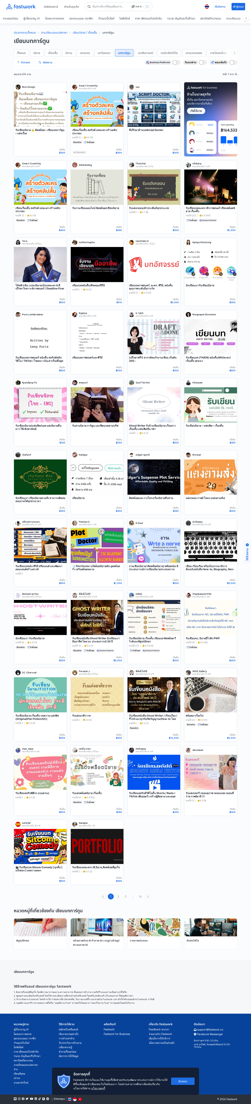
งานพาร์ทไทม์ (21, 1082)
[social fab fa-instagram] (19, 1099)
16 (140, 896)
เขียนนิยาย (78, 497)
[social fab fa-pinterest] (47, 1099)
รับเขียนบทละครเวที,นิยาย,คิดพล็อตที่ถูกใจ (96, 867)
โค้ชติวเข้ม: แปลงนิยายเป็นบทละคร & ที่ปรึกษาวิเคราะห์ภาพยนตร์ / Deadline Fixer (39, 287)
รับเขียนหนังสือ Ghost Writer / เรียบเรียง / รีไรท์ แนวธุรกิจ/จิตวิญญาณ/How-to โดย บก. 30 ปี (153, 719)
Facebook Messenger (210, 1034)
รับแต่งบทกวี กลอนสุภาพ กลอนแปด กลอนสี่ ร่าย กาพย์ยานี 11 (210, 794)
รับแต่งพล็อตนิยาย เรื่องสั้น (87, 793)
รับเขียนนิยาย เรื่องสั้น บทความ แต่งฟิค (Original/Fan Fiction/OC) (37, 717)
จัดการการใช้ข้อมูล (68, 1056)
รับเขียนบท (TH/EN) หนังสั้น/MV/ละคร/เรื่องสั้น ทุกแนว (208, 359)
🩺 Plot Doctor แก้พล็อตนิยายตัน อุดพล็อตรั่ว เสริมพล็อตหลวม (96, 567)
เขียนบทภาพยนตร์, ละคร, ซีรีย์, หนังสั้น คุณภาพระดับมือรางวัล (151, 287)
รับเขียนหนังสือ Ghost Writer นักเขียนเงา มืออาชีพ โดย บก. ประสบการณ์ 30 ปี (96, 640)
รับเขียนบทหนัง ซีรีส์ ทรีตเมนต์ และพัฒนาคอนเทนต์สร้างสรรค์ (38, 567)
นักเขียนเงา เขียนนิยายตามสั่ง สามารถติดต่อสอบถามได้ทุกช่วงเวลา (40, 499)
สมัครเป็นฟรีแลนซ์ (68, 1029)
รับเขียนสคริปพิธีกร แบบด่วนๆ (32, 793)
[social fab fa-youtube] (31, 1099)
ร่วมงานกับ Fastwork (160, 1034)
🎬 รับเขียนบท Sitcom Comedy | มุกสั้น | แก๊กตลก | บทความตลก (38, 869)
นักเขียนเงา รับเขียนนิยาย (29, 638)
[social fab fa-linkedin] (36, 1099)
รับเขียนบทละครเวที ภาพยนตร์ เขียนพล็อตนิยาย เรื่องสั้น (210, 209)
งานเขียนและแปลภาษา (54, 32)
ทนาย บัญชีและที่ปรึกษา (181, 18)
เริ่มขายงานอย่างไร (68, 1034)
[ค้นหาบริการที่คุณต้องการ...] (89, 6)
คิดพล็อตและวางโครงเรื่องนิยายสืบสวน (151, 497)
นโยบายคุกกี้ (98, 1088)
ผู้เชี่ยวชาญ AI (31, 18)
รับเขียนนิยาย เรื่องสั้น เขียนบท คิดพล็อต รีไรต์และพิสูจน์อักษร (152, 640)
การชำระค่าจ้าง (66, 1038)
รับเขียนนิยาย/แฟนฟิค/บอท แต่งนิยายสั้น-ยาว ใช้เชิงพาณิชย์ (38, 427)
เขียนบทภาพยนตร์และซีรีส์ (87, 357)
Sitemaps (59, 1099)
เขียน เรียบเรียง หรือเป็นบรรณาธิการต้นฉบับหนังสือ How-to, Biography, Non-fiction (210, 569)
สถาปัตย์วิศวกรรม (210, 18)
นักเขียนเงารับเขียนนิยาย (200, 285)
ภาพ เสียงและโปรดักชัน (148, 18)
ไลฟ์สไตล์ (124, 18)
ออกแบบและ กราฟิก (81, 18)
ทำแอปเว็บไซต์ (106, 18)
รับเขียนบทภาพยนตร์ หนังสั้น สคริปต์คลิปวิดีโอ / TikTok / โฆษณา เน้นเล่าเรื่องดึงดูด (39, 359)
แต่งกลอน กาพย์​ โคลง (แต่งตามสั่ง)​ (205, 497)
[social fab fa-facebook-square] (23, 1099)
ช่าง (16, 1069)
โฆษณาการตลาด (54, 18)
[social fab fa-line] (15, 1099)
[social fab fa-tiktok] (39, 1099)
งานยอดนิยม (10, 18)
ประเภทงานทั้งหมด (25, 32)
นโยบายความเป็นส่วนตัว (162, 1042)
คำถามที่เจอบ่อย (67, 1051)
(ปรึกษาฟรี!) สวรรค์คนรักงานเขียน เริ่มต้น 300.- (153, 359)
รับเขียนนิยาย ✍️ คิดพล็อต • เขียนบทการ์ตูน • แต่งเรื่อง (39, 131)
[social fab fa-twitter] (27, 1099)
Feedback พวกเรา (159, 1029)
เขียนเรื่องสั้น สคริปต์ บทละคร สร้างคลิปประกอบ (94, 131)
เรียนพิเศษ (19, 1073)
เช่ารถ (17, 1078)
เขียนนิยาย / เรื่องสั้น (85, 32)
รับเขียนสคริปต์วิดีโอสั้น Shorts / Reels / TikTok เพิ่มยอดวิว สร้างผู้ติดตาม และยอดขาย (152, 796)
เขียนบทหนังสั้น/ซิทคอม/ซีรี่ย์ (88, 285)
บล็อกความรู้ (65, 1047)
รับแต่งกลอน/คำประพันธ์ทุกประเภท (149, 208)
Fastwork (109, 1029)
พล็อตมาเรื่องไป (194, 715)
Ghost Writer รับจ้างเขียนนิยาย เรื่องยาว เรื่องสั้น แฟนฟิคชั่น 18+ (152, 427)
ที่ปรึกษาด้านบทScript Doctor (146, 129)
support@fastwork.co (210, 1029)
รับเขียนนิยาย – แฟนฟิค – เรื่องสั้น (204, 425)
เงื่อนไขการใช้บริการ (159, 1038)
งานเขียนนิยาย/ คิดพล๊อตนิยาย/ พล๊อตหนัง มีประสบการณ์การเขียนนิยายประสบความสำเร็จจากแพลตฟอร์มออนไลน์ (153, 569)
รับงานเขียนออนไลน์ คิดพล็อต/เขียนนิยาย (95, 208)
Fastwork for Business (117, 1034)
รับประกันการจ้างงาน (70, 1042)
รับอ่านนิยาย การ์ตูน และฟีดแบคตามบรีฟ (95, 425)
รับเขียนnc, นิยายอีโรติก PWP (203, 638)
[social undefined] (43, 1099)
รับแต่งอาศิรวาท (81, 715)
